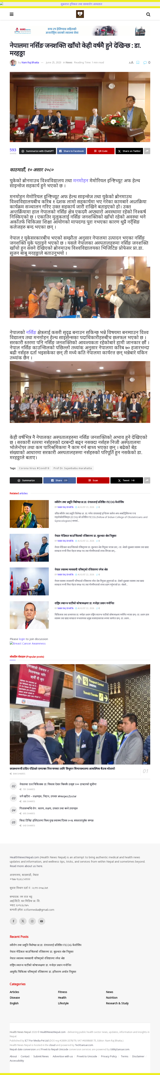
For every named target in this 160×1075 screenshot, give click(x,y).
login (22, 639)
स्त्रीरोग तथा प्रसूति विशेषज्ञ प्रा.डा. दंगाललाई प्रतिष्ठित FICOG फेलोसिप (89, 502)
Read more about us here (26, 866)
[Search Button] (148, 14)
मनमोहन (80, 180)
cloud (52, 1045)
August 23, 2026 (85, 507)
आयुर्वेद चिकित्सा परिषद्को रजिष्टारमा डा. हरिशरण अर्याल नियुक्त (43, 971)
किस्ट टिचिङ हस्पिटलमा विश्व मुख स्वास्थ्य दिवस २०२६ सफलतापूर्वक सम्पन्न (56, 820)
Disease (15, 997)
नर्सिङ (31, 332)
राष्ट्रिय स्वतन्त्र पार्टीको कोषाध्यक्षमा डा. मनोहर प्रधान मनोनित (84, 603)
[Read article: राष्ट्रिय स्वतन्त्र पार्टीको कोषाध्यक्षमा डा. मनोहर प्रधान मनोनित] (29, 615)
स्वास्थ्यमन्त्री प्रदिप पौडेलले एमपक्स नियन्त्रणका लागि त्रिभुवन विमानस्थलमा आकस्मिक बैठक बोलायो (62, 768)
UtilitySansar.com (119, 1049)
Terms (124, 1056)
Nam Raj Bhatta (30, 62)
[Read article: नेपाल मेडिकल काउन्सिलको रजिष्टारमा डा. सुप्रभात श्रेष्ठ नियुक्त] (29, 548)
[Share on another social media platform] (147, 151)
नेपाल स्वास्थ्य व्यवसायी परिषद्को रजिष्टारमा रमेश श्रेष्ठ (81, 569)
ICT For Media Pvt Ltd (37, 1040)
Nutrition (111, 997)
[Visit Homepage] (80, 14)
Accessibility (17, 1060)
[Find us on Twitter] (23, 921)
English (14, 1003)
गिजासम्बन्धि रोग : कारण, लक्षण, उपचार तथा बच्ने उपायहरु (49, 808)
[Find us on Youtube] (41, 921)
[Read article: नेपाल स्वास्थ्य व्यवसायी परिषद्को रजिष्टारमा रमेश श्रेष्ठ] (29, 581)
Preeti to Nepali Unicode (54, 1049)
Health (62, 997)
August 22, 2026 (85, 540)
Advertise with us (63, 1056)
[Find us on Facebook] (13, 921)
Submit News (41, 1056)
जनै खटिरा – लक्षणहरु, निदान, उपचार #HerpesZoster (48, 796)
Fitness (62, 992)
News (69, 62)
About (13, 1056)
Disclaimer (138, 1056)
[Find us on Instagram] (32, 921)
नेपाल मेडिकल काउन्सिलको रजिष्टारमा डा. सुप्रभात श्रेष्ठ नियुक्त (85, 536)
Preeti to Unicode (87, 1056)
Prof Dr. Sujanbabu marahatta (73, 468)
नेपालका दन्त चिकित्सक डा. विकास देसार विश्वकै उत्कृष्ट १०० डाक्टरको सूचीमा (58, 784)
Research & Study (117, 1003)
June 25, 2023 (53, 62)
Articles (14, 992)
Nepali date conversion (23, 1049)
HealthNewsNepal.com (24, 857)
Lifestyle (63, 1003)
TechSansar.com (84, 1045)
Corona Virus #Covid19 (34, 468)
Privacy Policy (109, 1056)
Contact (25, 1056)
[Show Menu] (11, 14)
